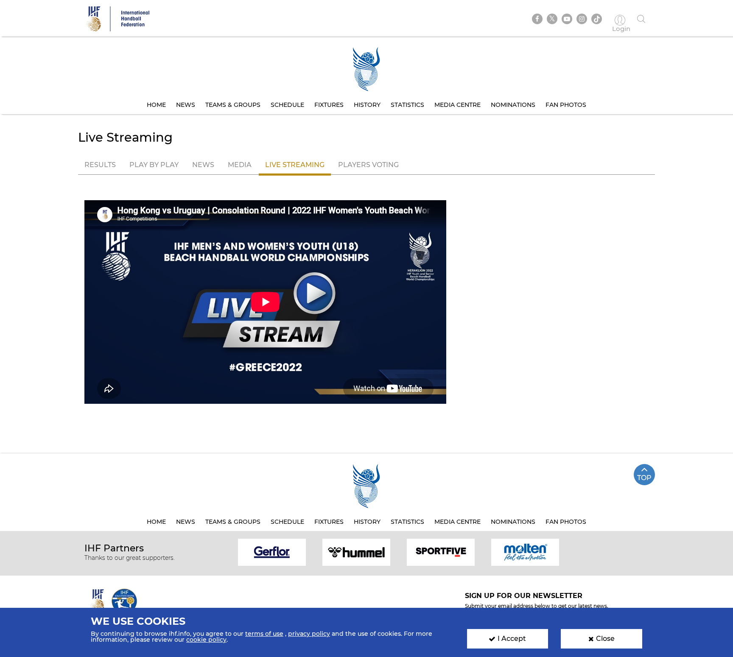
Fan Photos (566, 105)
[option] (272, 551)
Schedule (287, 105)
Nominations (513, 105)
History (367, 105)
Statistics (407, 105)
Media (240, 165)
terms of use (264, 633)
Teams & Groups (232, 105)
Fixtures (329, 105)
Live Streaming (295, 165)
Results (100, 165)
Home (156, 105)
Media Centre (457, 105)
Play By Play (154, 165)
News (185, 105)
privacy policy (309, 633)
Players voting (368, 165)
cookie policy (206, 639)
